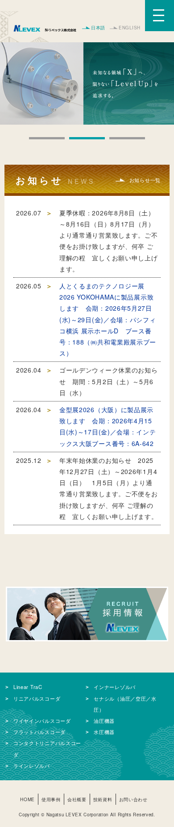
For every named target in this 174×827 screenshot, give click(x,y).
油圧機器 (104, 720)
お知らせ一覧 (145, 179)
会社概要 (77, 799)
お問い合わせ (133, 799)
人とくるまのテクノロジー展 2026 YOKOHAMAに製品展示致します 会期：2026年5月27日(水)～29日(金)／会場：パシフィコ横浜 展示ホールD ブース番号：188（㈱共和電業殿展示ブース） (107, 319)
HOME (27, 799)
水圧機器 (104, 731)
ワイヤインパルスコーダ (42, 720)
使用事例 (51, 799)
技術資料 (102, 799)
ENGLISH (130, 27)
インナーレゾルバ (115, 686)
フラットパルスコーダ (39, 731)
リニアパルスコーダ (36, 698)
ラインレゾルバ (31, 765)
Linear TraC (27, 686)
